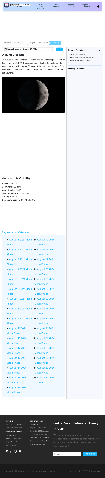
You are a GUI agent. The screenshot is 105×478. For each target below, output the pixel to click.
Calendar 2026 (11, 435)
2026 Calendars (56, 6)
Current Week (11, 445)
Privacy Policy (95, 471)
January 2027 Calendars (38, 444)
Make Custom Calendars (40, 7)
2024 (24, 43)
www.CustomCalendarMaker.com (43, 471)
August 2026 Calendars (38, 428)
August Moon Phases (13, 442)
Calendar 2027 (35, 424)
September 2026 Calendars (39, 431)
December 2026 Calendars (39, 441)
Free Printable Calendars (11, 43)
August (32, 43)
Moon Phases (43, 43)
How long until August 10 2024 (80, 60)
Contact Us (84, 471)
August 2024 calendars (77, 54)
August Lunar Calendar (15, 232)
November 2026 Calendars (39, 438)
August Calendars (71, 6)
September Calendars (86, 6)
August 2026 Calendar (14, 439)
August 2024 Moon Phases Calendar (82, 57)
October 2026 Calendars (38, 434)
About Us (73, 471)
